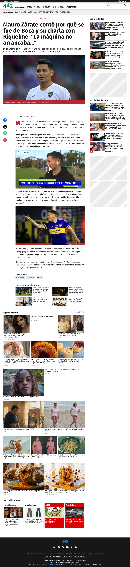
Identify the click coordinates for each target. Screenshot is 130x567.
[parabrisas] (74, 505)
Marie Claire (49, 554)
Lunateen (95, 554)
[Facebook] (59, 547)
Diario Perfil (30, 554)
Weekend (62, 554)
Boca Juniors (31, 277)
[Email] (5, 140)
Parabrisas (69, 554)
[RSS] (71, 547)
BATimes (101, 554)
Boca (35, 12)
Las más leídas (97, 19)
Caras (37, 554)
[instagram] (54, 547)
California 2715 (39, 564)
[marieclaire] (33, 505)
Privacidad (64, 556)
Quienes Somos (48, 556)
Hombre (56, 554)
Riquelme (40, 277)
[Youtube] (67, 547)
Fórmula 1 (37, 7)
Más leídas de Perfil (99, 100)
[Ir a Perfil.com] (122, 2)
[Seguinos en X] (63, 547)
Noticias (42, 554)
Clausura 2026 (20, 12)
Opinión (61, 7)
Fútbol (29, 7)
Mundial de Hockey (62, 12)
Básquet (46, 7)
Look (83, 554)
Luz (87, 554)
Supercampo (76, 554)
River (30, 12)
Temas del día (8, 12)
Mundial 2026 (20, 7)
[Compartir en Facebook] (5, 120)
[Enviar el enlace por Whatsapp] (5, 133)
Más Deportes (71, 7)
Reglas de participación (80, 556)
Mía (90, 554)
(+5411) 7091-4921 (69, 564)
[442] (65, 541)
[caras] (54, 505)
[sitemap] (76, 547)
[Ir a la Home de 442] (8, 7)
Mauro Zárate (20, 277)
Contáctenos (56, 556)
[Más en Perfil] (15, 500)
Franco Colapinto (46, 12)
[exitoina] (13, 505)
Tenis (54, 7)
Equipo (70, 556)
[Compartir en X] (5, 127)
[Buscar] (125, 5)
